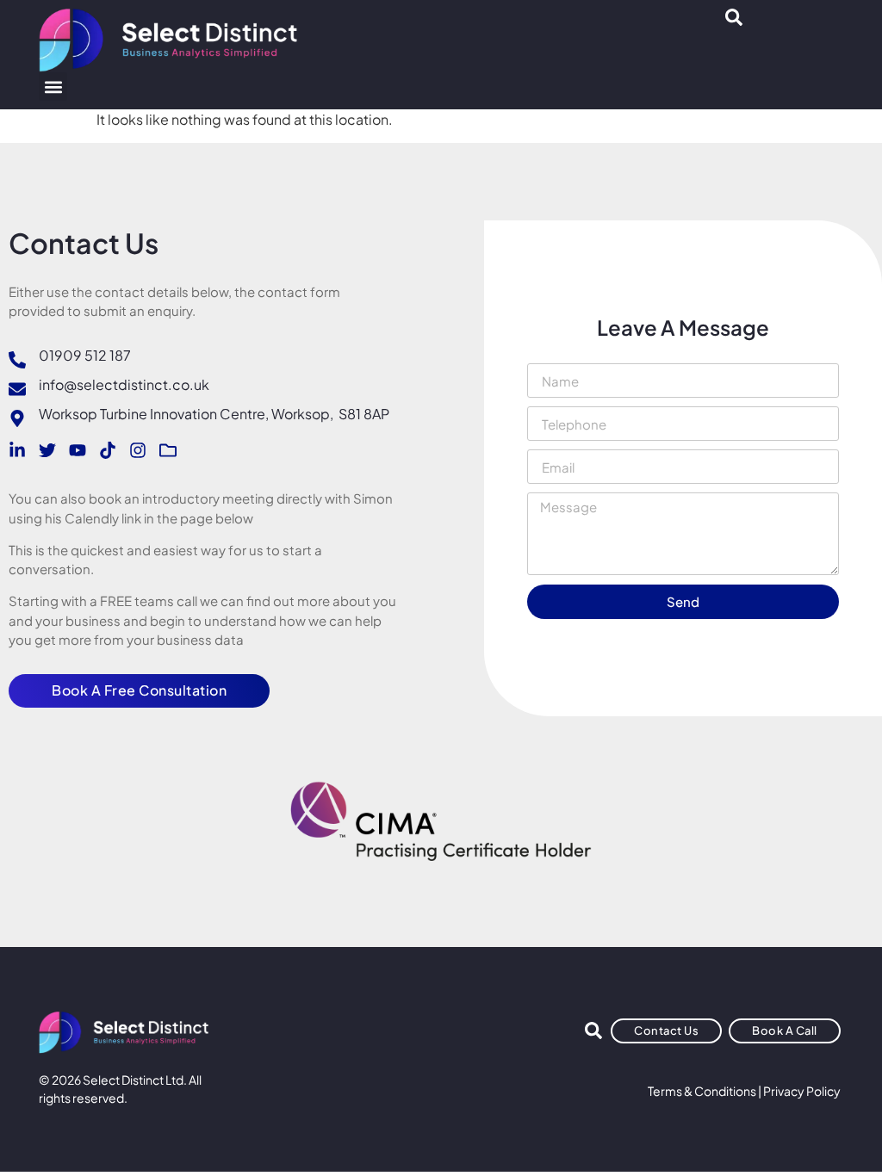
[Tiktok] (107, 450)
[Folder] (168, 450)
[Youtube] (77, 450)
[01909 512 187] (17, 359)
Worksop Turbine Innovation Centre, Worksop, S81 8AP (214, 414)
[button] (53, 86)
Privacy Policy (802, 1091)
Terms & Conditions (702, 1091)
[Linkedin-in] (17, 450)
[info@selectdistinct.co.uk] (17, 389)
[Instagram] (137, 450)
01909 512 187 (85, 355)
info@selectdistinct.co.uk (124, 384)
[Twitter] (47, 450)
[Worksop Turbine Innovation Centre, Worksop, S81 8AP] (17, 418)
